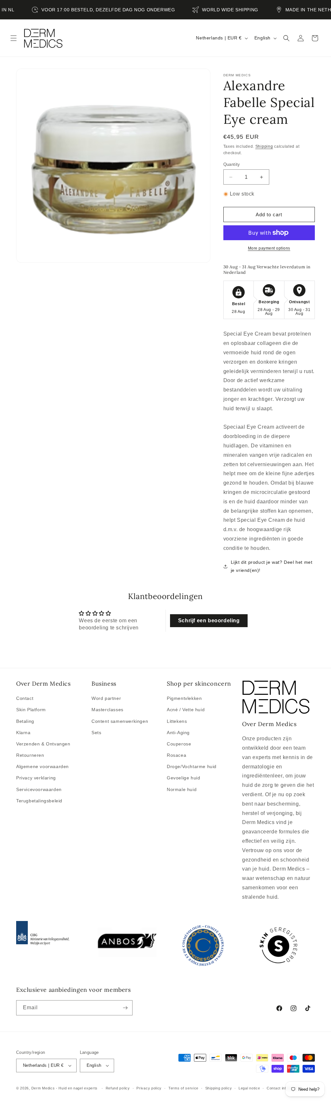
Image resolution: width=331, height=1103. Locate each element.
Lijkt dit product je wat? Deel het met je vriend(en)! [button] (272, 566)
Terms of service (183, 1088)
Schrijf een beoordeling (209, 620)
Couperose (179, 743)
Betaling (25, 721)
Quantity (231, 164)
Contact (24, 698)
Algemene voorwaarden (42, 766)
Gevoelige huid (183, 777)
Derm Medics (43, 1088)
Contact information (284, 1088)
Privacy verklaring (36, 777)
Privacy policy (149, 1088)
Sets (96, 732)
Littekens (177, 721)
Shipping (264, 146)
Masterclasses (107, 709)
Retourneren (30, 755)
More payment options (269, 248)
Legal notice (249, 1088)
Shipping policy (218, 1088)
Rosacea (176, 755)
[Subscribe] (125, 1007)
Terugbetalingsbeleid (39, 800)
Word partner (106, 698)
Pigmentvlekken (184, 698)
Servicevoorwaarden (39, 789)
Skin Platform (31, 709)
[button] (13, 38)
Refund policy (118, 1088)
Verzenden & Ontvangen (43, 743)
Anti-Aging (178, 732)
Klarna (23, 732)
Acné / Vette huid (186, 709)
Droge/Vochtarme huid (192, 766)
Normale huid (182, 789)
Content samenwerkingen (119, 721)
